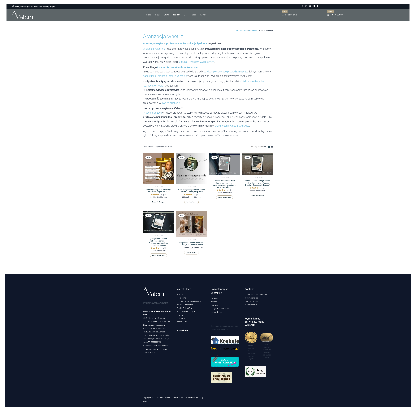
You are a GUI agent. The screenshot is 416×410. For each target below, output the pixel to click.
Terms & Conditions (185, 305)
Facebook (215, 298)
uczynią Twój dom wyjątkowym (196, 61)
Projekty (176, 15)
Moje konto (181, 298)
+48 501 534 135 (251, 301)
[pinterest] (314, 6)
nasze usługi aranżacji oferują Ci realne (165, 75)
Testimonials (182, 322)
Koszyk (180, 294)
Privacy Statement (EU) (186, 311)
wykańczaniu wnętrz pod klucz (232, 125)
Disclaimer (181, 318)
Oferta (166, 15)
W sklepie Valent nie (154, 48)
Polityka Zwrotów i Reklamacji (189, 301)
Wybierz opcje (191, 202)
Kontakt (203, 15)
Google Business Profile (220, 308)
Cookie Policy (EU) (184, 308)
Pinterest (214, 305)
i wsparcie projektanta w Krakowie (177, 67)
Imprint (180, 315)
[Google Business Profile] (317, 6)
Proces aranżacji (152, 112)
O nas (157, 15)
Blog (185, 15)
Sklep (194, 15)
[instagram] (306, 6)
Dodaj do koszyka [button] (158, 202)
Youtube (214, 302)
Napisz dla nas (216, 312)
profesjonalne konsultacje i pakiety (186, 43)
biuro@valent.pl (251, 305)
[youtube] (310, 6)
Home (148, 15)
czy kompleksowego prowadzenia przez (226, 71)
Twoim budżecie (171, 102)
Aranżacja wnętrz (153, 43)
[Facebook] (302, 6)
